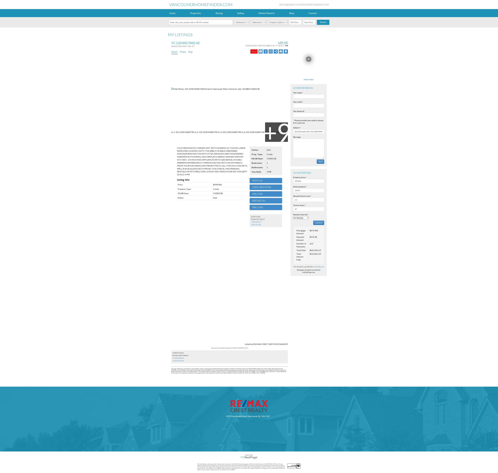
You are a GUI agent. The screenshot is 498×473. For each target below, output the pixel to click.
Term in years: (299, 205)
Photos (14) (257, 180)
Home (172, 13)
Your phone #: (298, 111)
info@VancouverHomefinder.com (304, 4)
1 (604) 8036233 (256, 222)
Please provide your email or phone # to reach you (308, 121)
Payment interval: (300, 215)
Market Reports (266, 13)
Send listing (257, 193)
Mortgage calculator (267, 200)
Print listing (257, 207)
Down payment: (299, 187)
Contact (313, 13)
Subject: (296, 128)
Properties (195, 13)
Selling (240, 13)
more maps (309, 79)
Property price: (299, 177)
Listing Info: (183, 180)
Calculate (319, 223)
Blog (291, 13)
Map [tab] (190, 52)
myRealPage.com (318, 266)
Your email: (297, 102)
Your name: (297, 93)
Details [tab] (174, 52)
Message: (297, 137)
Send (320, 161)
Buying (219, 13)
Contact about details (261, 187)
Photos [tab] (183, 52)
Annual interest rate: (301, 196)
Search (323, 22)
